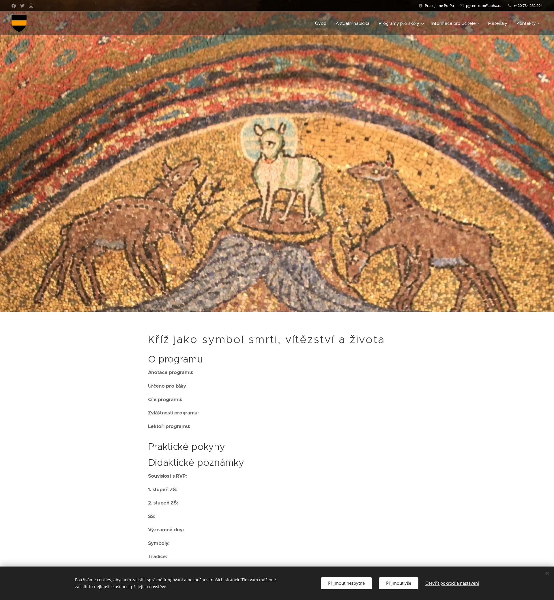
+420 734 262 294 (528, 5)
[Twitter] (22, 6)
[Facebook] (13, 6)
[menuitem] (322, 23)
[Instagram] (31, 6)
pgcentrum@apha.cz (483, 5)
